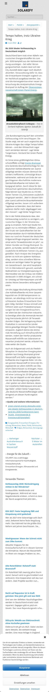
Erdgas (19, 428)
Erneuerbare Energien (27, 423)
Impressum (35, 688)
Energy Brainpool (33, 163)
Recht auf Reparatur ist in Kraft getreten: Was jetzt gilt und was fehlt (22, 594)
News (24, 425)
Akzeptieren (24, 667)
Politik (20, 25)
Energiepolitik (33, 25)
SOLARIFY (25, 10)
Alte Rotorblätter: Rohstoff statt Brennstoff (20, 567)
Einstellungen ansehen (24, 682)
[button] (45, 637)
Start (11, 25)
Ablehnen (24, 675)
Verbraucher (37, 425)
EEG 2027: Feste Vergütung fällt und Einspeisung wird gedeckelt (22, 512)
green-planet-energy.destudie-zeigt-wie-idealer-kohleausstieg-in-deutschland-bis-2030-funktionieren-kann (25, 409)
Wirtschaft (9, 428)
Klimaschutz (16, 425)
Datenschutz (14, 688)
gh (21, 43)
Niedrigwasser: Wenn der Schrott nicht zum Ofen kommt (23, 540)
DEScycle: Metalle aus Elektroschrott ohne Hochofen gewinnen (22, 622)
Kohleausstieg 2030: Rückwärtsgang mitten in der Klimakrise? (22, 485)
